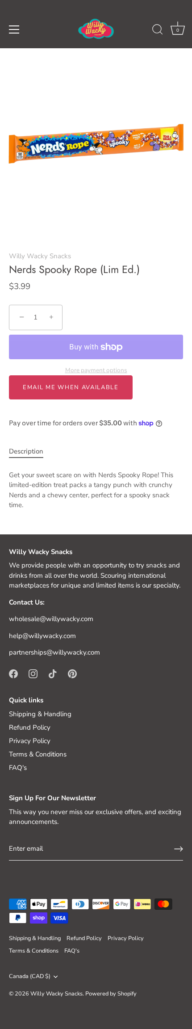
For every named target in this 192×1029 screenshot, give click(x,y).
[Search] (157, 31)
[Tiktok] (52, 673)
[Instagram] (33, 673)
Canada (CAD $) (29, 976)
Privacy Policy (29, 740)
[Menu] (14, 29)
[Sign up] (178, 848)
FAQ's (18, 767)
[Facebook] (13, 673)
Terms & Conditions (38, 754)
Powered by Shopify (111, 994)
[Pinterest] (72, 673)
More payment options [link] (96, 370)
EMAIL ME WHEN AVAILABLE (71, 387)
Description (26, 451)
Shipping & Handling (40, 714)
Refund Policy (29, 727)
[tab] (30, 451)
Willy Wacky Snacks (40, 256)
